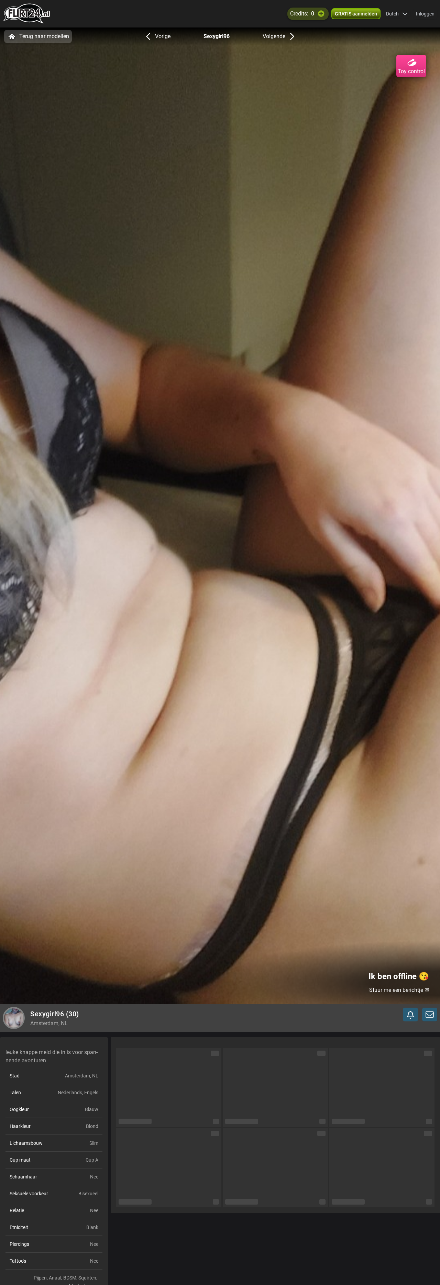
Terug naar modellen (44, 36)
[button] (396, 14)
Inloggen (425, 13)
